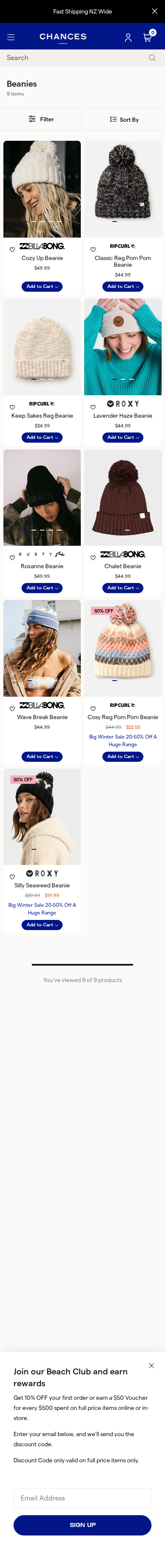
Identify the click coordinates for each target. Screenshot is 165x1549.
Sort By (128, 119)
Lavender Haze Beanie (123, 415)
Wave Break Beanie (42, 717)
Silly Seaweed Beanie (42, 885)
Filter (46, 119)
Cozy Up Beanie (42, 258)
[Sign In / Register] (129, 37)
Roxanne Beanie (42, 566)
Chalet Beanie (122, 566)
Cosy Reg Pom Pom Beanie (123, 717)
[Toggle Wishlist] (42, 238)
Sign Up (83, 1525)
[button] (25, 221)
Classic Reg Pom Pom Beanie (123, 261)
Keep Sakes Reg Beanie (42, 415)
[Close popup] (151, 1365)
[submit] (152, 58)
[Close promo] (154, 11)
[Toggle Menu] (11, 37)
